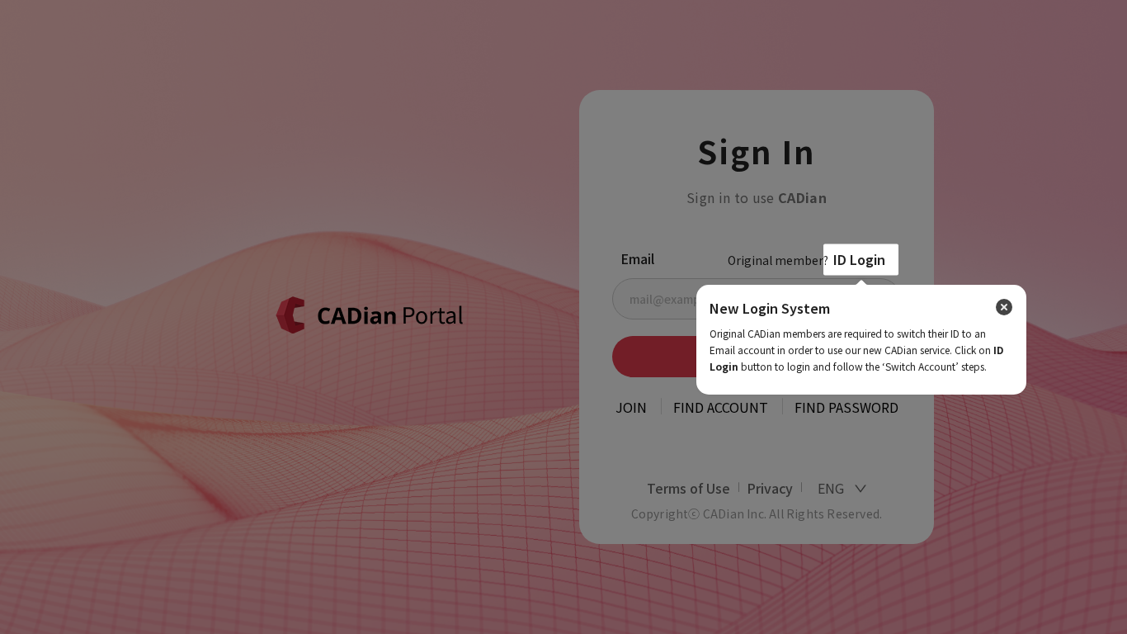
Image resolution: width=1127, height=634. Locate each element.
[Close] (1004, 307)
